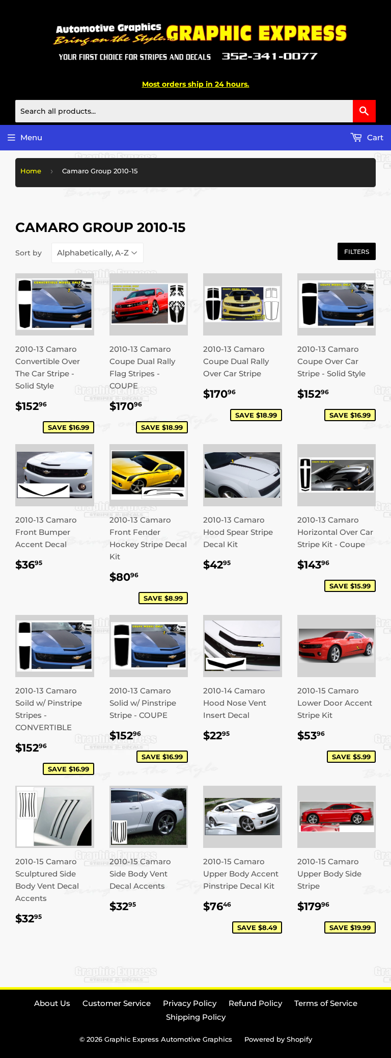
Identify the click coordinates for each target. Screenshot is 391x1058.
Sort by (28, 252)
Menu (31, 137)
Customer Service (116, 1003)
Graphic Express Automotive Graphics (168, 1039)
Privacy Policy (189, 1003)
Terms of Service (325, 1003)
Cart (374, 137)
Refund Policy (255, 1003)
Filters (356, 251)
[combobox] (195, 111)
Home (30, 171)
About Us (52, 1003)
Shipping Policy (196, 1017)
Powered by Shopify (278, 1039)
